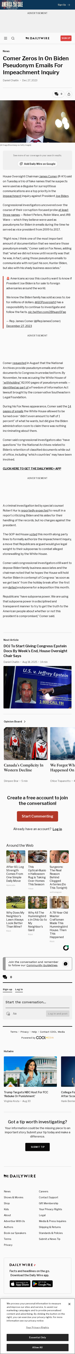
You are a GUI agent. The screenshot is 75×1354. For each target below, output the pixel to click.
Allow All (37, 1347)
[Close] (69, 1304)
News (7, 1191)
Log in (57, 829)
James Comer (48, 176)
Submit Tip (38, 1147)
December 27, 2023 (19, 326)
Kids (6, 1209)
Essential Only (37, 1337)
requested (19, 363)
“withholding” (12, 382)
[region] (37, 1326)
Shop (7, 1203)
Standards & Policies (51, 1232)
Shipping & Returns (50, 1227)
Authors (8, 1227)
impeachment (12, 196)
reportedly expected (34, 510)
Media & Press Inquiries (52, 1221)
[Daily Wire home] (37, 38)
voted (33, 534)
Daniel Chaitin (11, 80)
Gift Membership (48, 1203)
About (7, 1215)
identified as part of (16, 387)
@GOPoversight (45, 302)
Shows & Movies (13, 1197)
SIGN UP (66, 38)
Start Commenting (37, 816)
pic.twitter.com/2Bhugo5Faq (47, 312)
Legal (42, 1215)
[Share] (69, 94)
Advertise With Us (14, 1221)
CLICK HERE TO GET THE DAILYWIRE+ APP (32, 468)
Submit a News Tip (49, 1238)
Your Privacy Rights (50, 1209)
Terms (7, 1238)
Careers (43, 1191)
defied (12, 587)
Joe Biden (62, 196)
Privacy (8, 1244)
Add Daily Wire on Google (39, 163)
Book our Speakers (15, 1232)
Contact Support (48, 1197)
